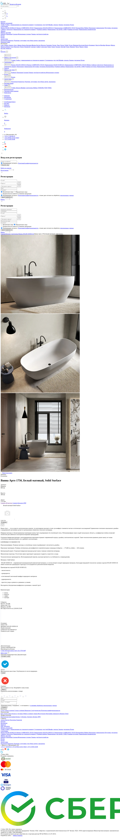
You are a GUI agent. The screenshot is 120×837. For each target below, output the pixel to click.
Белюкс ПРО (37, 717)
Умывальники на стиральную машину (24, 29)
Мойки (86, 28)
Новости (8, 48)
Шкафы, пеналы (53, 24)
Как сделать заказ (6, 713)
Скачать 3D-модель (6, 503)
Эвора (86, 47)
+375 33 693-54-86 (32, 747)
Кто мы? (3, 48)
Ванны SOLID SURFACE (8, 28)
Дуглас (71, 45)
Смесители (9, 29)
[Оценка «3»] (15, 697)
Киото (87, 45)
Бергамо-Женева (31, 45)
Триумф (63, 47)
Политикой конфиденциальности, (28, 195)
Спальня (15, 34)
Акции (3, 720)
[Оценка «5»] (4, 697)
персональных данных (67, 195)
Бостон (38, 45)
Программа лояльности (53, 713)
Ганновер (49, 45)
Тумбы (3, 24)
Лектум (97, 45)
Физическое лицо (8, 192)
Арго (15, 45)
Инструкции (42, 713)
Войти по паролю (6, 168)
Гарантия (19, 720)
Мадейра (102, 45)
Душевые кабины (41, 29)
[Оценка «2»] (20, 697)
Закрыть (3, 689)
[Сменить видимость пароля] (19, 182)
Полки (72, 24)
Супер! (3, 673)
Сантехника (4, 26)
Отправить (4, 707)
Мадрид (108, 45)
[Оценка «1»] (25, 697)
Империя (75, 45)
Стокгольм (43, 47)
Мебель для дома (6, 32)
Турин (67, 47)
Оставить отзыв (5, 656)
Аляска (6, 45)
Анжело (11, 45)
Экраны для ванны (64, 24)
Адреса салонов (9, 710)
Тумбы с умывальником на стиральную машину (19, 24)
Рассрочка (13, 720)
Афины (19, 45)
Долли (62, 45)
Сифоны (3, 29)
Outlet (8, 42)
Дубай (66, 45)
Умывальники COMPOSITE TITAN (65, 28)
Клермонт (92, 45)
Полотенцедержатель (7, 40)
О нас (2, 710)
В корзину (4, 522)
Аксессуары (4, 39)
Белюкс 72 (19, 717)
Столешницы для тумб (41, 24)
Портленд (17, 47)
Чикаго (81, 47)
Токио (53, 47)
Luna (2, 45)
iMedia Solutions (17, 835)
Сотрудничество (36, 710)
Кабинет (3, 34)
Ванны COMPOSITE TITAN (25, 28)
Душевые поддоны (72, 29)
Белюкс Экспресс (27, 717)
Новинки (4, 42)
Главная (3, 234)
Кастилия (82, 45)
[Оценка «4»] (9, 697)
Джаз (58, 45)
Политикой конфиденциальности (28, 163)
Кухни (3, 36)
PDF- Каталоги (5, 726)
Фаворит (72, 47)
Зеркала (3, 31)
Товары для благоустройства (39, 34)
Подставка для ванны (111, 28)
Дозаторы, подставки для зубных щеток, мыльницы (29, 40)
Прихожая (9, 34)
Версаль (43, 45)
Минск (113, 45)
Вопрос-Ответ (64, 713)
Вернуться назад (7, 473)
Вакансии (28, 710)
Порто (22, 47)
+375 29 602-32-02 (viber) (19, 747)
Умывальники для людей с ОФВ (57, 29)
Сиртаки (33, 47)
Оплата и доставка (17, 713)
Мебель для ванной (6, 23)
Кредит (7, 720)
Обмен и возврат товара (30, 713)
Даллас (54, 45)
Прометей (27, 47)
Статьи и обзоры (19, 710)
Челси (77, 47)
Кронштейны (80, 28)
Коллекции (4, 723)
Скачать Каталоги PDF (19, 503)
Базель (24, 45)
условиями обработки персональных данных (43, 705)
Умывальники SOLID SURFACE (44, 28)
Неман (8, 47)
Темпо (49, 47)
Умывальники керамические (87, 29)
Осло (12, 47)
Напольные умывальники (96, 28)
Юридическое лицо (21, 192)
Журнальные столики (24, 34)
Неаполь (3, 47)
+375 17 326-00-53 (6, 747)
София (38, 47)
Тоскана (57, 47)
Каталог (3, 21)
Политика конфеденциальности (50, 710)
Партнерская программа (8, 717)
